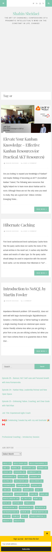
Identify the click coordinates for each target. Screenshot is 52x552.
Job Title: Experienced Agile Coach (16, 412)
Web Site (19, 521)
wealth (7, 521)
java (6, 490)
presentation (26, 507)
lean (33, 494)
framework (23, 485)
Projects (40, 507)
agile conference (38, 463)
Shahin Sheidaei (26, 13)
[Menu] (3, 3)
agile (7, 463)
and (6, 468)
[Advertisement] (26, 57)
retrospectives (10, 512)
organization (10, 507)
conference (9, 477)
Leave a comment (30, 163)
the (24, 516)
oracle (29, 503)
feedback (8, 485)
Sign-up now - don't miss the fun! (26, 538)
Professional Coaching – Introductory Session (20, 436)
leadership (21, 494)
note (7, 503)
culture (22, 477)
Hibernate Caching (19, 225)
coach (7, 472)
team (16, 516)
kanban (28, 490)
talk (6, 516)
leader (7, 494)
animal (16, 468)
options (17, 503)
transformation (38, 516)
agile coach (20, 463)
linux (44, 494)
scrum (25, 512)
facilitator (36, 481)
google (36, 485)
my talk (26, 499)
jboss (17, 490)
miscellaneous (11, 499)
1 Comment (27, 301)
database (35, 477)
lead (39, 490)
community (34, 472)
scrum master (39, 512)
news (37, 499)
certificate (29, 468)
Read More (41, 209)
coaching (19, 472)
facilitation (21, 481)
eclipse (7, 481)
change (42, 468)
